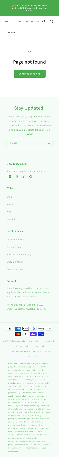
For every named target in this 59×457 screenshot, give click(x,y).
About (10, 204)
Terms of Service (15, 239)
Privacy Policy (14, 246)
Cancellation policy (41, 351)
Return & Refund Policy (19, 254)
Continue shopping (30, 73)
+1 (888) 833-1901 (34, 304)
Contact (11, 218)
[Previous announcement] (6, 8)
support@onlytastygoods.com (30, 308)
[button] (6, 21)
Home (11, 32)
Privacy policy (50, 341)
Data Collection (15, 269)
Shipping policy (40, 346)
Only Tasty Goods (17, 341)
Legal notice (31, 356)
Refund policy (34, 341)
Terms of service (23, 346)
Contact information (21, 351)
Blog (9, 211)
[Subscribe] (48, 143)
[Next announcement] (53, 8)
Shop (9, 196)
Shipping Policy (15, 261)
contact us (12, 451)
